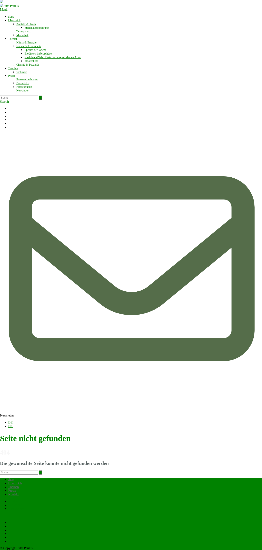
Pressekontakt (24, 86)
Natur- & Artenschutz (28, 46)
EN (10, 426)
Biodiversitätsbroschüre (38, 53)
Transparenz (23, 31)
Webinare (21, 72)
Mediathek (22, 35)
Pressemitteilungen (27, 79)
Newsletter (22, 90)
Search (4, 101)
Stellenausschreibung (37, 27)
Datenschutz (16, 508)
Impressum (15, 505)
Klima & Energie (26, 42)
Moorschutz (31, 61)
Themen (13, 38)
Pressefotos (22, 83)
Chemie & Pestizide (27, 64)
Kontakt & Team (26, 24)
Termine (13, 68)
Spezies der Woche (35, 49)
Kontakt (13, 494)
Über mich (14, 20)
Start (11, 16)
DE (10, 422)
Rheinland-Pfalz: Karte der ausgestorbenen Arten (53, 57)
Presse (11, 75)
